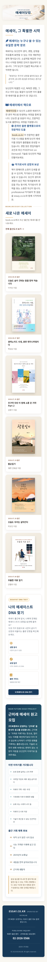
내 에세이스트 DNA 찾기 (23, 692)
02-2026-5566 (21, 938)
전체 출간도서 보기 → (15, 228)
